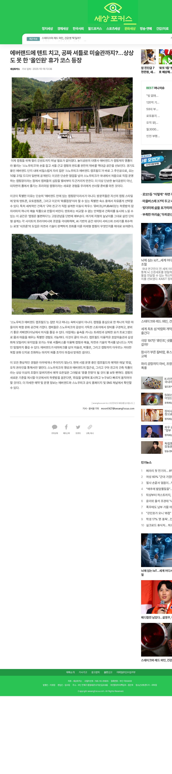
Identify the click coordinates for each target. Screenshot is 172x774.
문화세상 (117, 29)
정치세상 (35, 29)
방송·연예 (134, 29)
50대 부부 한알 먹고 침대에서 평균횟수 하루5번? (153, 108)
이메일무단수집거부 (126, 671)
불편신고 (108, 671)
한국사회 (66, 29)
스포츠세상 (101, 29)
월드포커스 (83, 29)
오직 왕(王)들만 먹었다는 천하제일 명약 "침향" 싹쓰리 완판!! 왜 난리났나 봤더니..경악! (153, 122)
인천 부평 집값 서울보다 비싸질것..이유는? (153, 135)
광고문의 (95, 671)
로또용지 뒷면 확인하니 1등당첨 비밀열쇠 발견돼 (153, 115)
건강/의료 (150, 29)
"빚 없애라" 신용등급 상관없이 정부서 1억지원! (153, 95)
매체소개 (70, 671)
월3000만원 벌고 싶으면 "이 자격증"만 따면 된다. (153, 128)
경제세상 (50, 29)
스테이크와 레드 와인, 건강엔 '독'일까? (49, 37)
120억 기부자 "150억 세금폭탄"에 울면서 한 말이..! (153, 101)
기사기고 (83, 671)
